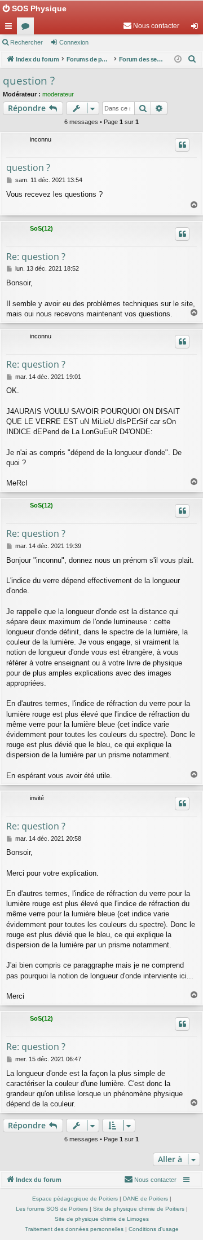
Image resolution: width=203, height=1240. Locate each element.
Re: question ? (35, 256)
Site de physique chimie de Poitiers (138, 1209)
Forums (27, 28)
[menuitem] (151, 25)
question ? (29, 80)
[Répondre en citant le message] (182, 145)
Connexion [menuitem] (197, 28)
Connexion (74, 42)
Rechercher (26, 42)
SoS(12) (41, 228)
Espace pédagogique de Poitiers (75, 1198)
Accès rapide (11, 28)
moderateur (58, 94)
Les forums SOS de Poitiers (52, 1209)
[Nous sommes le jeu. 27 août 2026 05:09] (178, 59)
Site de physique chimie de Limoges (102, 1219)
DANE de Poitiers (145, 1198)
